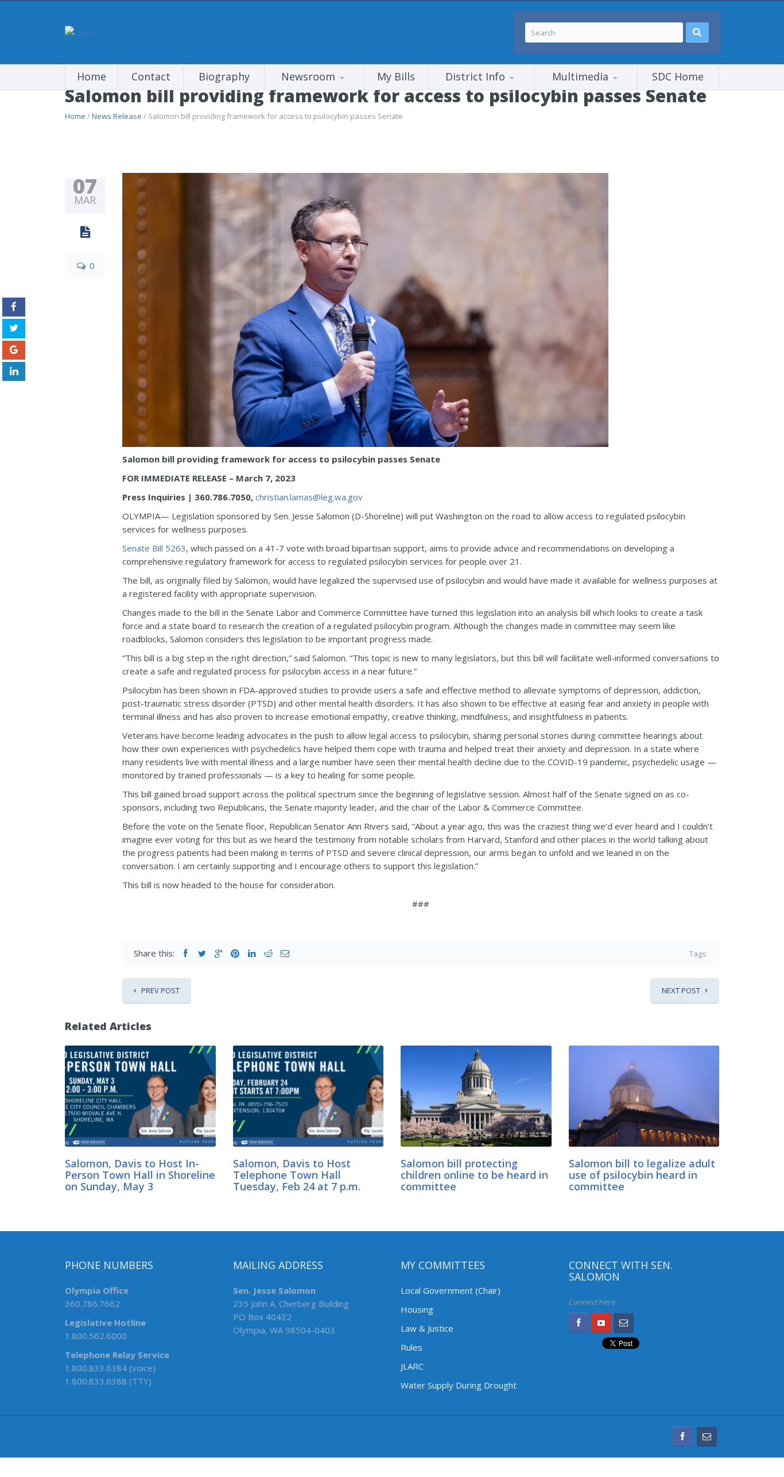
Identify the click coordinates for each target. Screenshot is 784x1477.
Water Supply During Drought (459, 1385)
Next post (681, 990)
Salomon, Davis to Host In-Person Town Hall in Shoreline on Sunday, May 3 (140, 1174)
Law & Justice (427, 1328)
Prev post (160, 990)
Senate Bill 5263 (154, 548)
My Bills (396, 76)
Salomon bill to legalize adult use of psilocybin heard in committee (642, 1174)
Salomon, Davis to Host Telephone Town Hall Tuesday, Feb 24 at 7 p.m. (296, 1174)
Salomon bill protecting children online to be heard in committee (474, 1174)
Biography (224, 76)
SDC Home (678, 76)
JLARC (412, 1366)
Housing (417, 1309)
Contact (150, 76)
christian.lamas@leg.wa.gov (309, 497)
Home (91, 76)
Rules (411, 1347)
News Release (117, 116)
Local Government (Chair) (450, 1290)
